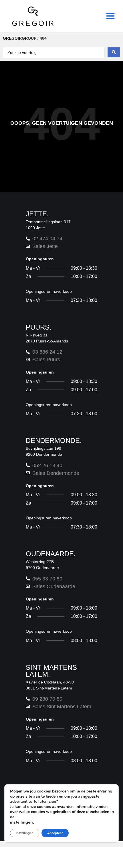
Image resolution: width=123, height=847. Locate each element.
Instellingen (24, 833)
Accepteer (55, 833)
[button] (110, 16)
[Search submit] (114, 52)
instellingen (21, 822)
